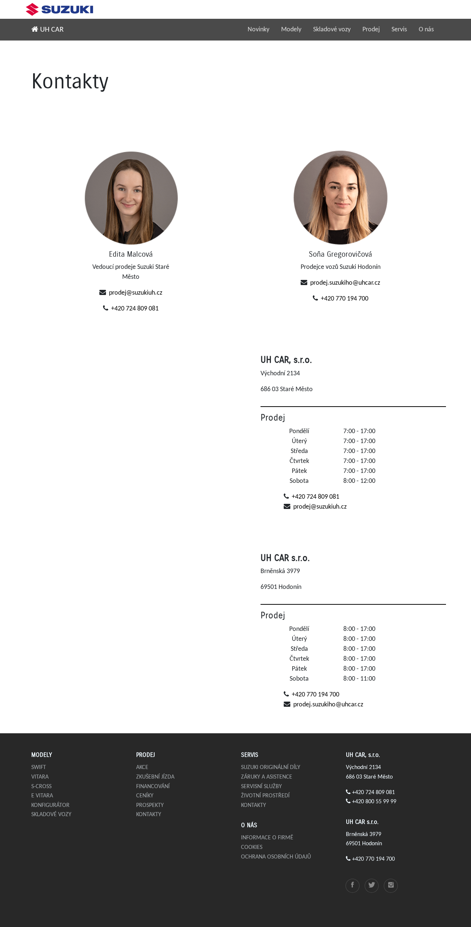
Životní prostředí (265, 796)
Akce (142, 767)
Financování (153, 787)
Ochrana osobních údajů (276, 857)
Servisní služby (261, 787)
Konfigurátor (50, 805)
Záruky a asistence (266, 777)
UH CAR (51, 30)
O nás (426, 29)
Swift (38, 767)
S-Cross (41, 787)
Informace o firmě (267, 838)
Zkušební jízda (155, 777)
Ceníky (144, 796)
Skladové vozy (332, 29)
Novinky (258, 29)
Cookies (251, 847)
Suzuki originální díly (270, 767)
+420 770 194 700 (344, 298)
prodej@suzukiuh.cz (135, 292)
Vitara (40, 777)
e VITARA (42, 796)
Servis (399, 29)
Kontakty (148, 815)
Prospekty (150, 805)
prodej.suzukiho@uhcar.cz (345, 283)
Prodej (371, 29)
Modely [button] (291, 29)
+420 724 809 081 (135, 308)
